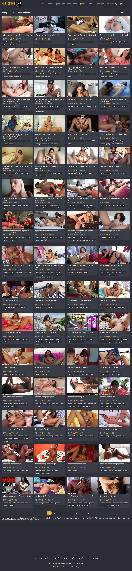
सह (116, 74)
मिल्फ (37, 109)
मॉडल (63, 4)
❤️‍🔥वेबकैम (82, 4)
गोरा (24, 205)
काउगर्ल (125, 74)
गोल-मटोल (44, 144)
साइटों (69, 4)
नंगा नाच (15, 42)
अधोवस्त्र (49, 42)
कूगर (19, 237)
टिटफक (126, 42)
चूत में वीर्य (17, 173)
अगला (87, 513)
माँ (48, 144)
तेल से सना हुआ (17, 76)
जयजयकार (71, 42)
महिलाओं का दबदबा (46, 208)
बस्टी (77, 240)
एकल (92, 42)
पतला (37, 237)
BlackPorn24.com (65, 567)
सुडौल (5, 74)
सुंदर (40, 42)
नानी (60, 141)
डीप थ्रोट (78, 205)
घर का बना (82, 42)
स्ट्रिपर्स (11, 237)
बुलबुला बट (6, 275)
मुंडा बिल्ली (51, 275)
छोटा (106, 76)
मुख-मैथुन (103, 42)
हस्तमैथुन (70, 106)
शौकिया (77, 42)
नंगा (10, 44)
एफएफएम (38, 275)
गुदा (37, 42)
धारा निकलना (23, 106)
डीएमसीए (81, 558)
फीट (9, 272)
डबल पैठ (119, 205)
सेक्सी (111, 173)
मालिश (41, 109)
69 (50, 237)
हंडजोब (60, 237)
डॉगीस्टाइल (103, 74)
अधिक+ (91, 4)
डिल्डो (14, 44)
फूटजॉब (112, 42)
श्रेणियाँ (58, 4)
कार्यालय (6, 503)
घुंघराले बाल (121, 342)
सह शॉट (10, 438)
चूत (9, 106)
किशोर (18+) (71, 44)
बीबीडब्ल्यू (109, 106)
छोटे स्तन (47, 76)
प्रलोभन (6, 173)
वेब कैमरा (89, 106)
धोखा (81, 208)
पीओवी (93, 141)
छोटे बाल (12, 374)
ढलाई (15, 436)
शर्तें (73, 558)
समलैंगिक (6, 42)
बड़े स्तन (6, 44)
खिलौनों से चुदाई (22, 42)
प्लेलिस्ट (75, 4)
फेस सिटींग (57, 275)
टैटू (49, 240)
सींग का (38, 106)
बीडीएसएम (38, 208)
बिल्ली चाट (55, 74)
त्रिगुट (44, 74)
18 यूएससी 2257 (93, 558)
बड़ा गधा (84, 74)
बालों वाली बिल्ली (15, 106)
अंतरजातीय (39, 74)
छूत (20, 141)
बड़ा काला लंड (17, 74)
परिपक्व (38, 141)
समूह (11, 42)
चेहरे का (6, 76)
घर (42, 4)
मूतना (41, 240)
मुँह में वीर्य (21, 272)
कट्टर (102, 76)
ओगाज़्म (38, 76)
